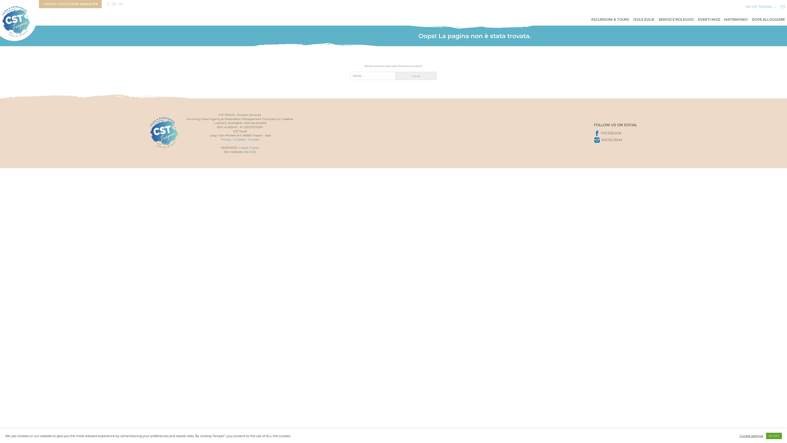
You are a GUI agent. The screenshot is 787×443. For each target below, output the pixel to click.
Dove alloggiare (768, 20)
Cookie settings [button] (751, 436)
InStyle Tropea (249, 148)
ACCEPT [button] (774, 435)
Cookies (239, 139)
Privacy (226, 139)
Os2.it (252, 152)
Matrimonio (736, 20)
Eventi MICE (709, 20)
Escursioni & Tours (610, 20)
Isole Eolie (643, 20)
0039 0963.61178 (84, 4)
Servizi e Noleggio (676, 20)
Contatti (253, 139)
